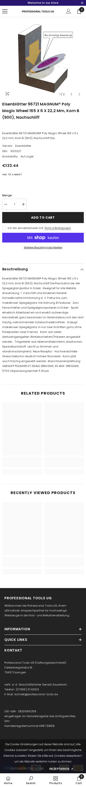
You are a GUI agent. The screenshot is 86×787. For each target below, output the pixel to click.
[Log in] (68, 11)
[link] (22, 464)
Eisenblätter (23, 146)
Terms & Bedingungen (57, 228)
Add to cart (43, 217)
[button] (71, 94)
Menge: (7, 195)
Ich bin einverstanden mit (25, 228)
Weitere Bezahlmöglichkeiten (43, 247)
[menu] (4, 11)
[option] (43, 58)
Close (82, 3)
